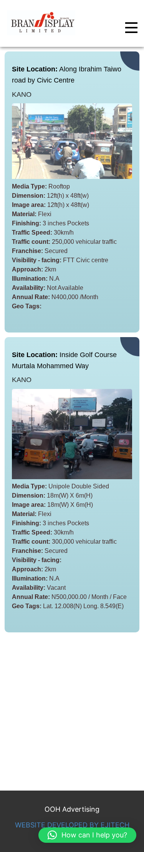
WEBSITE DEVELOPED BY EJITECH (72, 825)
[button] (87, 835)
